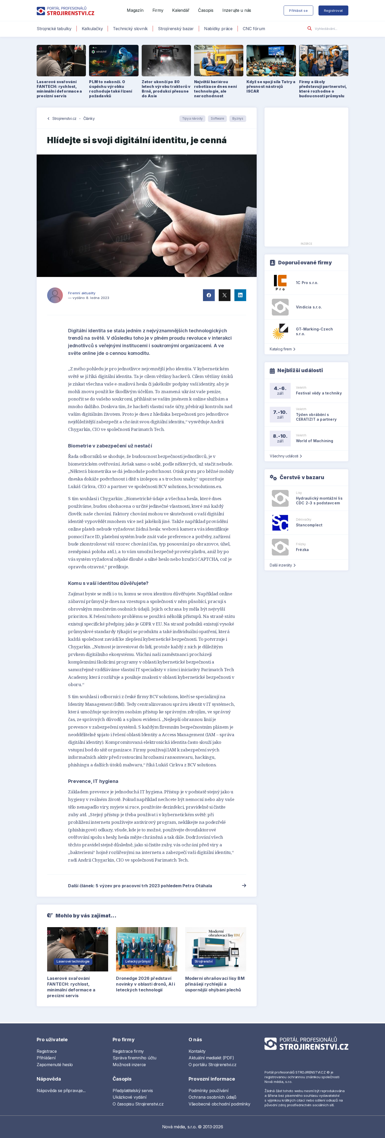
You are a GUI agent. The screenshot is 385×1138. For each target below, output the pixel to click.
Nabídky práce (218, 28)
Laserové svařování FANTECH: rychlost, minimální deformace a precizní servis (71, 987)
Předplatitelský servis (133, 1090)
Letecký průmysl (137, 961)
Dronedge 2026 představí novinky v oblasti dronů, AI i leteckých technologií (145, 984)
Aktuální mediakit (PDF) (211, 1057)
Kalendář (180, 10)
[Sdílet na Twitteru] (224, 295)
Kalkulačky (92, 28)
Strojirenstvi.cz (64, 118)
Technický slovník (130, 28)
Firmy (157, 10)
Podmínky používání (208, 1090)
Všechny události (284, 456)
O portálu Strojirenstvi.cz (212, 1064)
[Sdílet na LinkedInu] (240, 295)
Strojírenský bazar (176, 28)
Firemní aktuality (81, 293)
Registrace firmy (128, 1051)
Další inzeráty (281, 565)
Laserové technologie (73, 961)
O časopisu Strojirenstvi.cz (138, 1104)
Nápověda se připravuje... (61, 1090)
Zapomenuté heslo (55, 1064)
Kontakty (197, 1051)
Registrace (47, 1051)
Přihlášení (46, 1057)
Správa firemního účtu (134, 1057)
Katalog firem (281, 349)
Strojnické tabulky (54, 28)
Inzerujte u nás (236, 10)
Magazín (135, 10)
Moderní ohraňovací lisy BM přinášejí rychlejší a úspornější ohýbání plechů (215, 984)
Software (217, 118)
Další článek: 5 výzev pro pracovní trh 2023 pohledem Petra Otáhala (140, 885)
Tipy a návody (192, 118)
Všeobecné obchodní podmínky (219, 1104)
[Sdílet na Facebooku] (209, 295)
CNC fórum (254, 28)
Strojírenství (204, 961)
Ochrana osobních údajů (212, 1097)
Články (89, 118)
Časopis (205, 10)
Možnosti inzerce (129, 1064)
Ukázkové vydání (129, 1097)
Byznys (237, 118)
